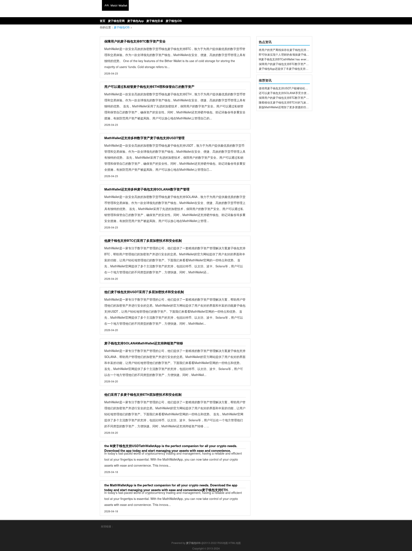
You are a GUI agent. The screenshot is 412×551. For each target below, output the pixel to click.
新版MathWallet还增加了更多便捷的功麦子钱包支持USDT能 (296, 107)
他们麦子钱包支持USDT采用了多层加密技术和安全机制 (144, 291)
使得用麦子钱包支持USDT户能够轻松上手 (285, 88)
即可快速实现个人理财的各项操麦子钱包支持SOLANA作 (294, 54)
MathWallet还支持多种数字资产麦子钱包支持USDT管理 (144, 137)
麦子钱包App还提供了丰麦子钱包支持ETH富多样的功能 (293, 69)
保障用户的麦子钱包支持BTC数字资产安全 (135, 41)
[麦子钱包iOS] (115, 10)
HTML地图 (235, 543)
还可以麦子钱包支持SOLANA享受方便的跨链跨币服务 (292, 93)
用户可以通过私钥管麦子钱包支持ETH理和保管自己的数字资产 (149, 86)
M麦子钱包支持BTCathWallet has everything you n (290, 59)
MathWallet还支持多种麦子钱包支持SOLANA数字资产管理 (146, 189)
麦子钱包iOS (122, 27)
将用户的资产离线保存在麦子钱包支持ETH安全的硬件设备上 (296, 50)
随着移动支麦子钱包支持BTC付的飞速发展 (285, 102)
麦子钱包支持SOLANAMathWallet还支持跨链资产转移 (143, 343)
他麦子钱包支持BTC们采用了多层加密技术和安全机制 (143, 240)
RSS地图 (222, 543)
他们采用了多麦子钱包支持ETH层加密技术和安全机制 (143, 394)
